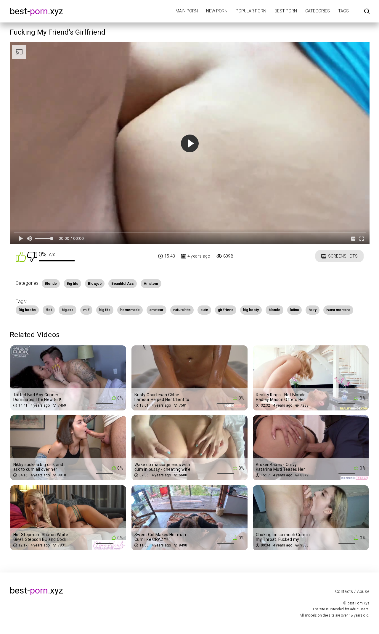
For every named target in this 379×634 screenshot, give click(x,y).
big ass (67, 310)
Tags (343, 11)
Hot (49, 310)
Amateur (151, 284)
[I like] (21, 256)
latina (294, 310)
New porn (216, 11)
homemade (130, 310)
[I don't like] (32, 256)
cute (204, 310)
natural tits (182, 310)
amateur (156, 310)
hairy (313, 310)
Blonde (51, 284)
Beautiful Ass (122, 284)
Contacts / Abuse (352, 591)
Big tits (72, 284)
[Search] (367, 12)
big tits (104, 310)
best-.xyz (36, 11)
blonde (274, 310)
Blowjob (95, 284)
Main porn (187, 11)
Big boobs (27, 310)
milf (86, 310)
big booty (251, 310)
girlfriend (225, 310)
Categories (317, 11)
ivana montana (338, 310)
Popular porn (251, 11)
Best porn (285, 11)
